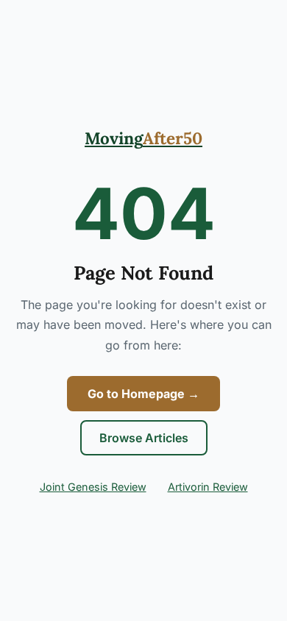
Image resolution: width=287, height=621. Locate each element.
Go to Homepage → (143, 393)
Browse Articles (143, 437)
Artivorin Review (208, 486)
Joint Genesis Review (93, 486)
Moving (143, 138)
